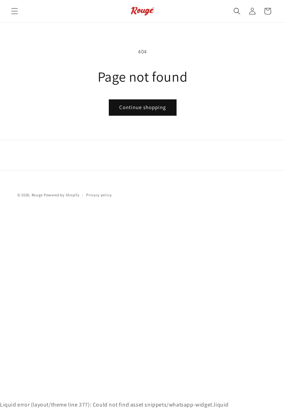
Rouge (37, 194)
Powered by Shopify (62, 194)
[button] (14, 11)
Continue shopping (142, 107)
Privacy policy (99, 194)
